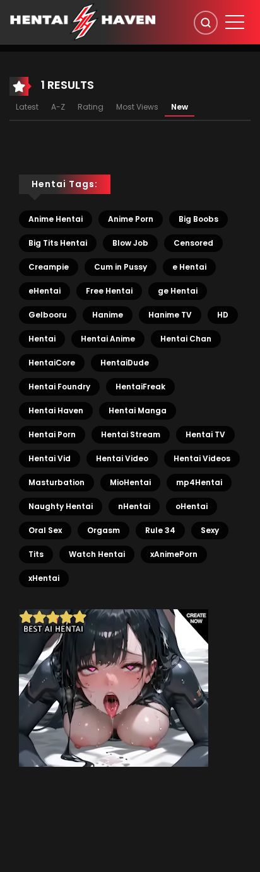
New (179, 106)
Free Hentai (109, 290)
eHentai (44, 290)
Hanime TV (170, 314)
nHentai (134, 506)
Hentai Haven (55, 410)
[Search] (206, 23)
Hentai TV (205, 434)
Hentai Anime (108, 338)
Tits (36, 554)
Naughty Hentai (60, 506)
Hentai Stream (130, 434)
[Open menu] (234, 22)
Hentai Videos (202, 458)
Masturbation (56, 482)
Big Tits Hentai (57, 243)
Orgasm (103, 530)
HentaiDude (124, 362)
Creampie (48, 266)
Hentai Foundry (59, 386)
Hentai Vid (49, 458)
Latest (27, 106)
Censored (193, 243)
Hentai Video (122, 458)
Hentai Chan (185, 338)
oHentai (191, 506)
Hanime (107, 314)
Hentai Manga (138, 410)
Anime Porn (130, 219)
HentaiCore (51, 362)
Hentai (42, 338)
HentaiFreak (140, 386)
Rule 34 (160, 530)
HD (222, 314)
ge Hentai (178, 290)
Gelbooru (47, 314)
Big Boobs (198, 219)
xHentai (43, 578)
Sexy (210, 530)
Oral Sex (45, 530)
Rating (90, 106)
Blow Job (130, 243)
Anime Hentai (55, 219)
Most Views (137, 106)
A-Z (58, 106)
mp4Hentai (199, 482)
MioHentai (130, 482)
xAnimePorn (174, 554)
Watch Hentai (97, 554)
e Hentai (189, 266)
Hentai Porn (52, 434)
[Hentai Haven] (82, 21)
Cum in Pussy (120, 266)
